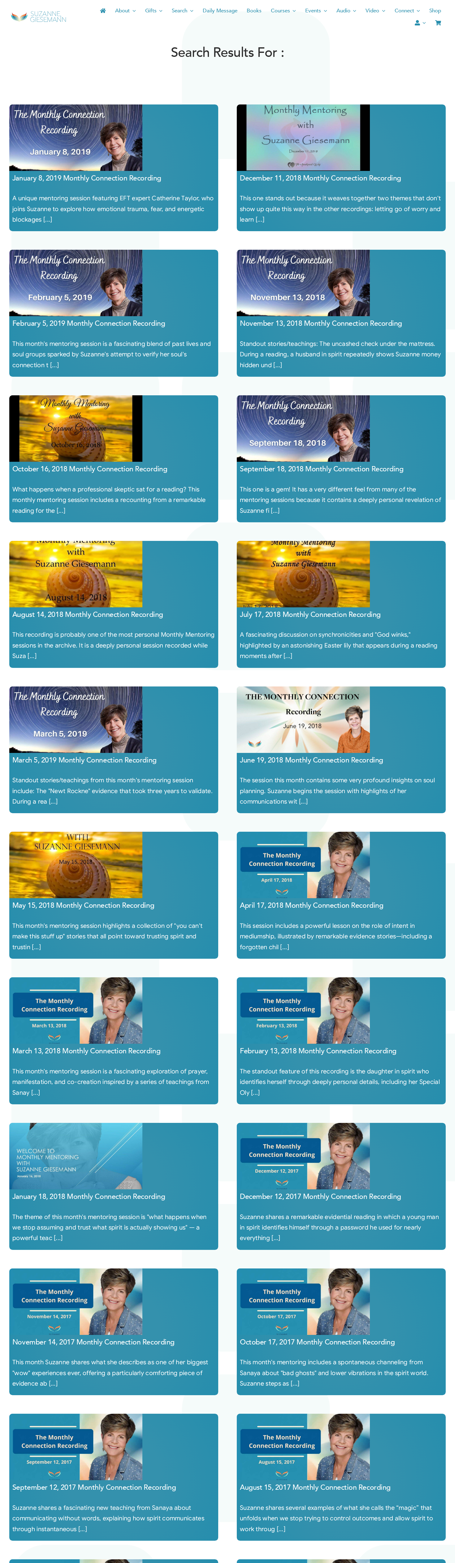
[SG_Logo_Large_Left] (38, 13)
